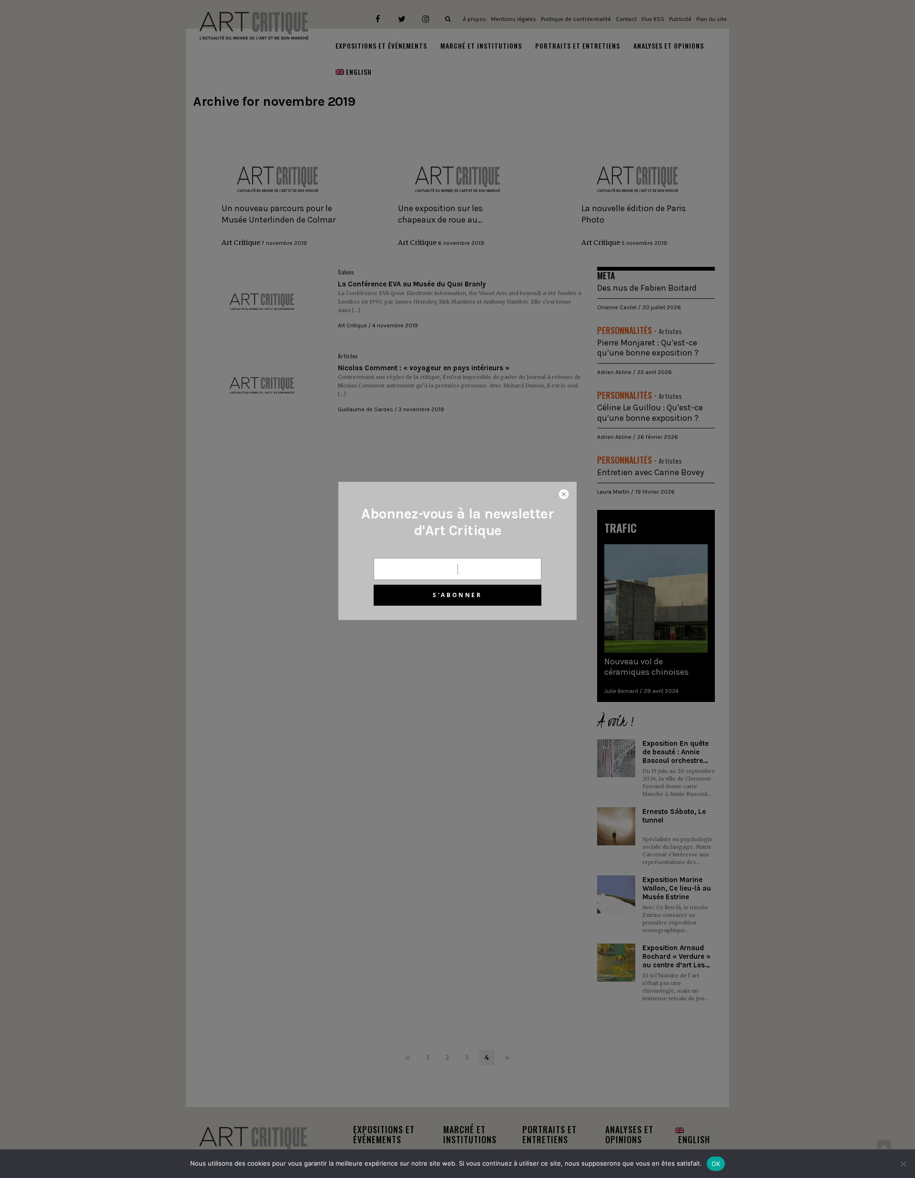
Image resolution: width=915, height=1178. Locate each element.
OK (716, 1164)
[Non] (903, 1163)
